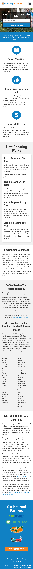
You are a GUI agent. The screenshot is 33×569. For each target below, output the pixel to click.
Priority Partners (22, 476)
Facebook (17, 559)
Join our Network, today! (20, 317)
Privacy (24, 559)
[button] (29, 3)
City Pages (10, 559)
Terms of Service (16, 561)
